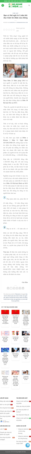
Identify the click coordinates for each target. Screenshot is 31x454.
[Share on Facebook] (11, 288)
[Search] (29, 5)
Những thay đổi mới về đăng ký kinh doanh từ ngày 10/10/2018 (5, 319)
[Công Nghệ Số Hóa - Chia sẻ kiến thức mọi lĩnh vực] (15, 5)
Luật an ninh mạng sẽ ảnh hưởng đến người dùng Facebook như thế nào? (5, 359)
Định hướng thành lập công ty (15, 355)
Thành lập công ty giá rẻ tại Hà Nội (26, 356)
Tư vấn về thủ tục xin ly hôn (26, 378)
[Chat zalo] (28, 445)
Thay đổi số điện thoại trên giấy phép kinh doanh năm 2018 (15, 319)
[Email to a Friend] (17, 288)
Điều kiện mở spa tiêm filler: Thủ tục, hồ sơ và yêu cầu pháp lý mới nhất (16, 381)
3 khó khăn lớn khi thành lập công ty (26, 339)
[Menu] (2, 5)
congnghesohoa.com (22, 22)
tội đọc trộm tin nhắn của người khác (12, 299)
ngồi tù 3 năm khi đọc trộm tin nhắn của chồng (16, 297)
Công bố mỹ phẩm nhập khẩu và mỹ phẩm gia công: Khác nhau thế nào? (26, 320)
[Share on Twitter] (14, 288)
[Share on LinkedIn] (23, 288)
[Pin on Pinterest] (20, 288)
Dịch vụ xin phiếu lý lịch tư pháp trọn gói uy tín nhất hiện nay (5, 380)
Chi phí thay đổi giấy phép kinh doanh (5, 339)
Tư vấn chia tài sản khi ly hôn (16, 338)
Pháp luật (15, 13)
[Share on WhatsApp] (8, 288)
